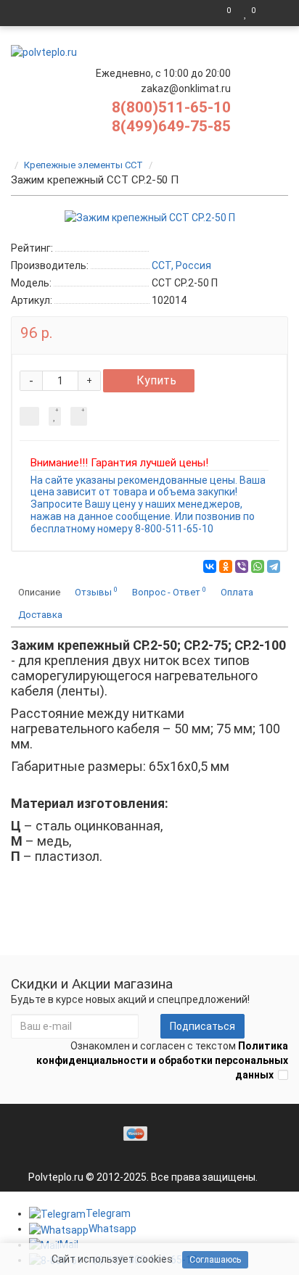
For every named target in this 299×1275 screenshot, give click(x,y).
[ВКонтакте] (209, 566)
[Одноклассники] (225, 566)
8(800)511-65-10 (171, 107)
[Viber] (241, 566)
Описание (39, 592)
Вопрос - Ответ (169, 591)
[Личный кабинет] (273, 13)
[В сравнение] (78, 416)
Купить (156, 380)
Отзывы (96, 591)
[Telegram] (273, 566)
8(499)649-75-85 (171, 126)
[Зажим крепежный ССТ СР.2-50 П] (150, 217)
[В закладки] (55, 416)
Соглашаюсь (215, 1260)
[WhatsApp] (257, 566)
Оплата (237, 592)
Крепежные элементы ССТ (83, 165)
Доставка (40, 614)
